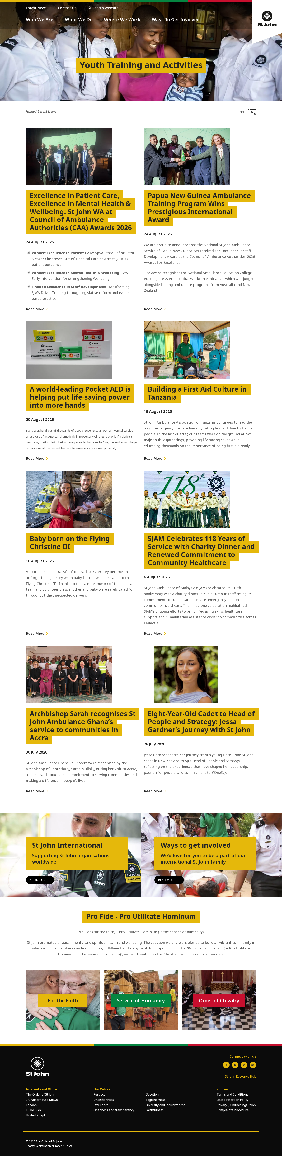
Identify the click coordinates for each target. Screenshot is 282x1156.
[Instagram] (235, 1065)
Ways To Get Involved (176, 19)
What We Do (78, 19)
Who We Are (39, 19)
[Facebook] (226, 1065)
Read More (35, 309)
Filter (240, 111)
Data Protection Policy (232, 1100)
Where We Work (122, 19)
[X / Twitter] (244, 1065)
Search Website (105, 8)
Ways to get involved (196, 845)
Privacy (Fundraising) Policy (236, 1105)
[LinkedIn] (253, 1065)
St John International (67, 845)
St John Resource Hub (240, 1076)
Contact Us (67, 8)
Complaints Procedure (233, 1110)
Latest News (36, 8)
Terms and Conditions (232, 1094)
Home (30, 111)
